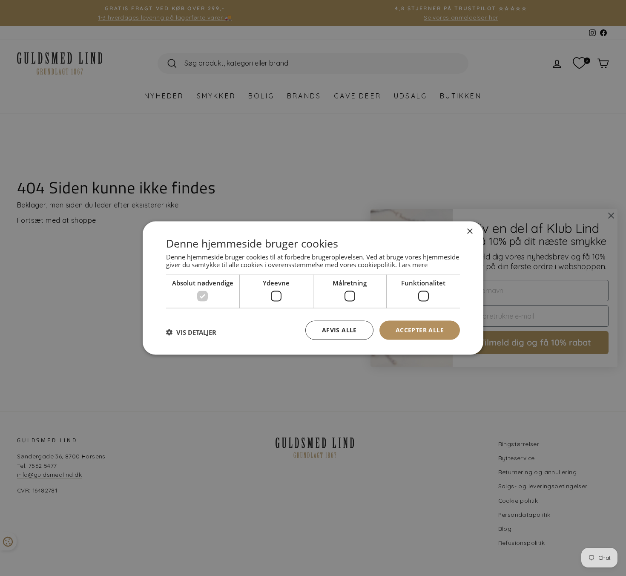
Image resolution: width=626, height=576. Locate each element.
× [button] (469, 231)
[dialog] (313, 288)
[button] (191, 332)
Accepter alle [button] (420, 330)
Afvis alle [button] (339, 330)
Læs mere (413, 264)
